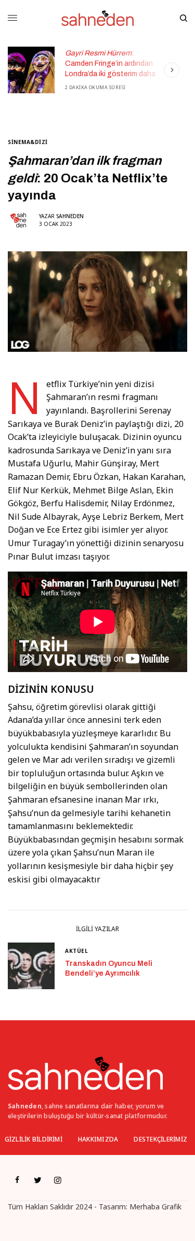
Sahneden (70, 216)
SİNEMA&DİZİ (28, 142)
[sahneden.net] (97, 18)
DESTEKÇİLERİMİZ (160, 1139)
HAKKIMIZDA (98, 1139)
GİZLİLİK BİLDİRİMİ (33, 1139)
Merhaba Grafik (155, 1206)
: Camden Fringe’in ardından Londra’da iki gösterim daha (110, 63)
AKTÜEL (76, 950)
